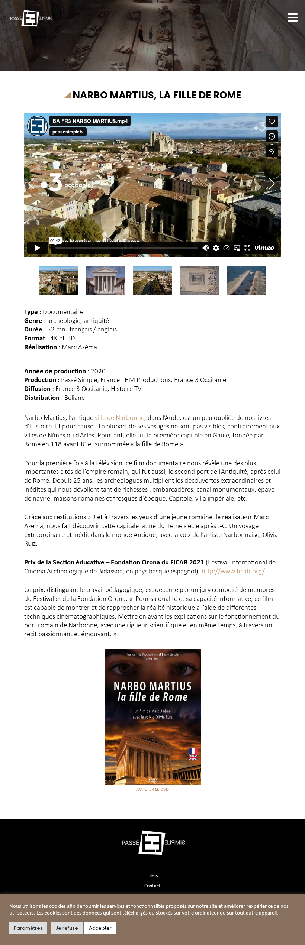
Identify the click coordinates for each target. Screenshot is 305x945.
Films (152, 876)
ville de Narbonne (119, 418)
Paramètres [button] (28, 928)
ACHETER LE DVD (152, 789)
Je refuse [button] (66, 928)
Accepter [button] (100, 928)
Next (269, 184)
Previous (33, 184)
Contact (152, 886)
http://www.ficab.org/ (233, 571)
